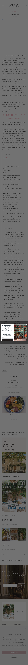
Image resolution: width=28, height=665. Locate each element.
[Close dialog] (26, 324)
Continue (7, 339)
